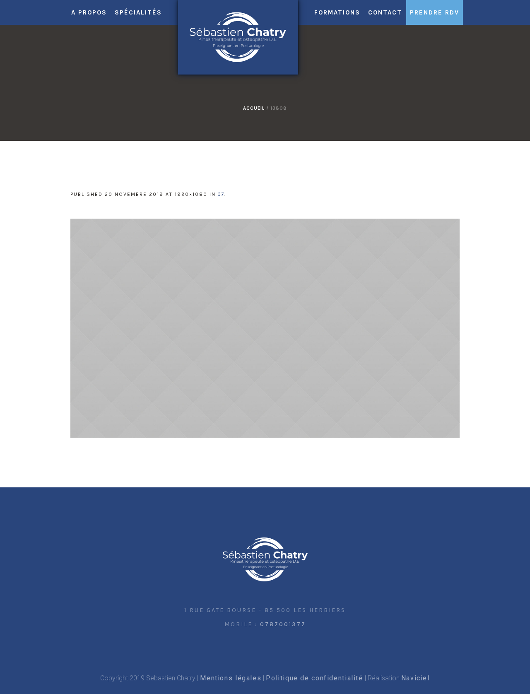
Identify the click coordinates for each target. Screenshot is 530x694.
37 (221, 194)
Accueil (254, 108)
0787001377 (283, 624)
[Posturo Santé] (265, 560)
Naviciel (415, 678)
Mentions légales (230, 678)
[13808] (265, 328)
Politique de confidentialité (314, 678)
